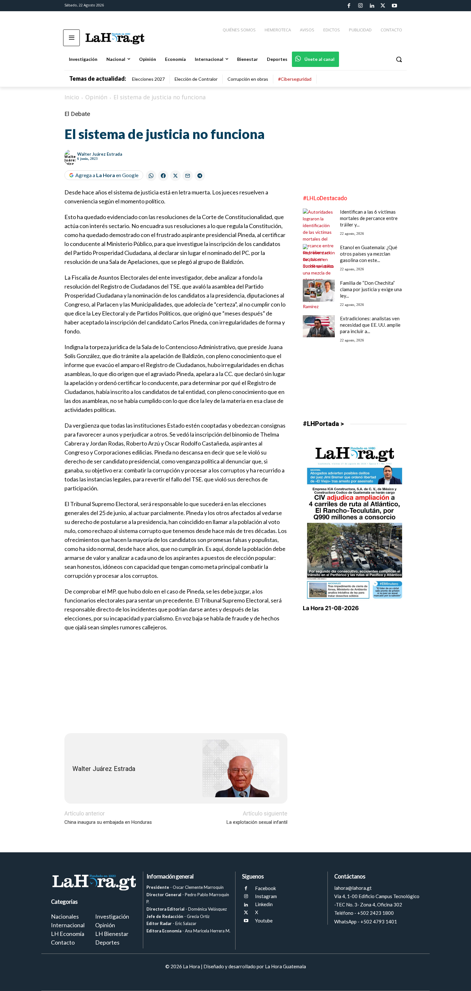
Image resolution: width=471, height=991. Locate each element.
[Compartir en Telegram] (199, 175)
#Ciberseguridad (294, 79)
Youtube (264, 920)
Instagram (266, 896)
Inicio (71, 97)
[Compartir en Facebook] (163, 175)
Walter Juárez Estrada (99, 154)
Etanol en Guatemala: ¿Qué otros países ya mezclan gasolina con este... (368, 253)
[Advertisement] (175, 683)
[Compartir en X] (175, 175)
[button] (399, 59)
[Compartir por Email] (187, 175)
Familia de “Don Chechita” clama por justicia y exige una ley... (371, 289)
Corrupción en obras (247, 79)
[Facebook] (349, 6)
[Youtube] (394, 6)
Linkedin (264, 904)
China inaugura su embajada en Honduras (108, 822)
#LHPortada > (323, 424)
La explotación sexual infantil (257, 822)
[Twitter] (383, 6)
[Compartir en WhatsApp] (151, 175)
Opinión (96, 97)
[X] (246, 913)
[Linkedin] (371, 6)
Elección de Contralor (196, 79)
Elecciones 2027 (148, 79)
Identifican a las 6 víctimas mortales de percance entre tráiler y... (369, 218)
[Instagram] (360, 6)
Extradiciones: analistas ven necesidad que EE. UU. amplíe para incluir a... (370, 324)
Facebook (265, 888)
